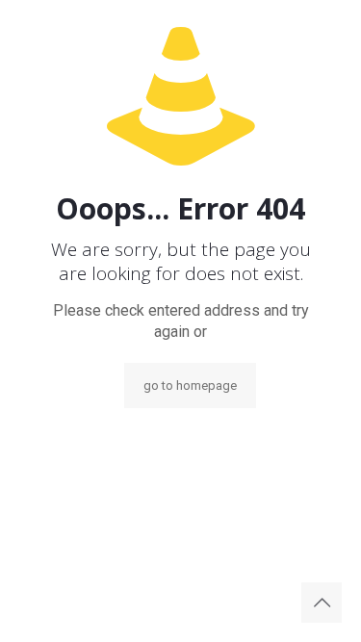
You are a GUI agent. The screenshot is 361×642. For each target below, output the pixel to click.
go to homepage (190, 385)
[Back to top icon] (321, 602)
